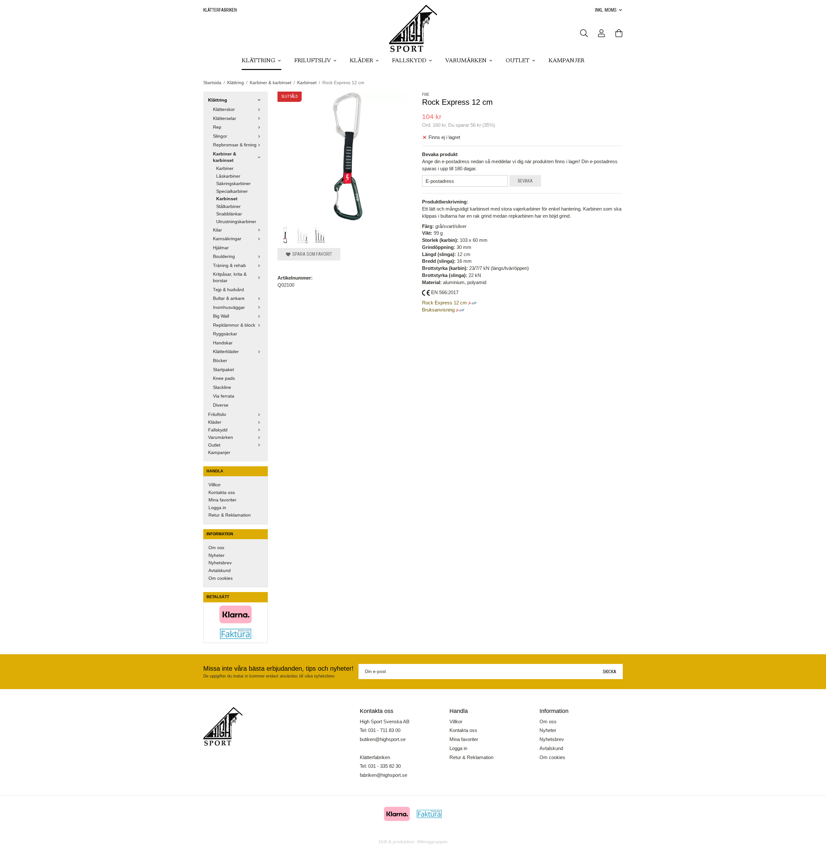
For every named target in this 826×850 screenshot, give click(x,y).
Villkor (214, 484)
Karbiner (225, 168)
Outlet (517, 61)
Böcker (220, 360)
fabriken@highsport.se (383, 775)
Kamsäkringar (227, 238)
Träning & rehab (229, 265)
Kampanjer (566, 61)
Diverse (220, 405)
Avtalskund (219, 570)
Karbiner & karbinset (224, 157)
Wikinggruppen (432, 841)
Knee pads (224, 378)
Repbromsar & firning (235, 145)
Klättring (258, 61)
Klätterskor (224, 109)
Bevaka (525, 180)
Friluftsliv (312, 61)
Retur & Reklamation (229, 515)
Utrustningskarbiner (236, 221)
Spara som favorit (311, 254)
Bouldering (224, 256)
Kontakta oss (221, 492)
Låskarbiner (228, 176)
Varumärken (466, 61)
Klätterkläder (226, 351)
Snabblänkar (229, 214)
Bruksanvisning (438, 309)
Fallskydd (409, 61)
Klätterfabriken (220, 10)
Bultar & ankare (229, 298)
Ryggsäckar (225, 333)
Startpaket (223, 369)
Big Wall (221, 316)
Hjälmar (221, 247)
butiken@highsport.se (383, 739)
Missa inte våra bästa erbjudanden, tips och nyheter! (278, 668)
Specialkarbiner (232, 191)
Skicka (609, 671)
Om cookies (220, 578)
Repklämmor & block (234, 325)
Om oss (216, 547)
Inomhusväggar (229, 307)
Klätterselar (224, 118)
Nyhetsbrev (220, 562)
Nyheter (216, 555)
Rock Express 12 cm (444, 302)
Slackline (222, 387)
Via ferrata (223, 396)
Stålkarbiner (228, 206)
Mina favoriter (222, 500)
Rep (217, 127)
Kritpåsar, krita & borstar (230, 277)
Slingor (220, 136)
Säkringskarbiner (233, 183)
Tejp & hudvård (228, 289)
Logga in (217, 507)
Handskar (223, 343)
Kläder (361, 61)
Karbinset (226, 198)
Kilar (217, 230)
